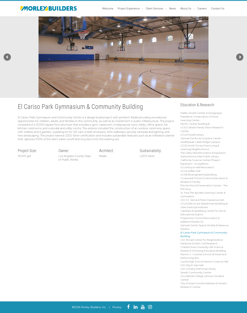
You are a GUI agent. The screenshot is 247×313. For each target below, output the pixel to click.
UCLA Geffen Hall (190, 170)
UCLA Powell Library (192, 134)
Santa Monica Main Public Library (199, 156)
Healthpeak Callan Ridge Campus (200, 141)
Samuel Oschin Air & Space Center (200, 138)
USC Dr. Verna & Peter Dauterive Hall (202, 199)
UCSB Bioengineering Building (198, 174)
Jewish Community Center (195, 272)
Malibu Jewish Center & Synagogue (201, 112)
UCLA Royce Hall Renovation (197, 167)
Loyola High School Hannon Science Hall (204, 261)
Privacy (117, 307)
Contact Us (217, 8)
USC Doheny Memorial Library (198, 268)
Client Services (155, 8)
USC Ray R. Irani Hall (191, 265)
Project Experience (129, 8)
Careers (202, 8)
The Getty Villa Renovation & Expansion (203, 152)
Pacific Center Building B (195, 123)
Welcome (107, 8)
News (172, 8)
